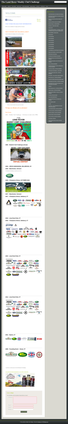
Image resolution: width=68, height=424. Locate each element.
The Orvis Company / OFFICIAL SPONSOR (55, 110)
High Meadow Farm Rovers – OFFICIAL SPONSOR (56, 81)
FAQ (47, 6)
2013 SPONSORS (51, 44)
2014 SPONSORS (51, 42)
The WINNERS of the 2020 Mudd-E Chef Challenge (56, 50)
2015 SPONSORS (51, 40)
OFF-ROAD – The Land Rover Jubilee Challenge (56, 75)
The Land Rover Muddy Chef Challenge (20, 1)
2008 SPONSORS (51, 46)
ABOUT (9, 6)
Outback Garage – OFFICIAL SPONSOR (54, 90)
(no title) (50, 103)
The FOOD (14, 6)
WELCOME (4, 6)
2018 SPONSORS (51, 36)
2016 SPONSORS (51, 38)
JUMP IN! (50, 86)
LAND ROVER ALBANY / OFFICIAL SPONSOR (55, 108)
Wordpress (39, 422)
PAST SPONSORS (25, 6)
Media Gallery (32, 6)
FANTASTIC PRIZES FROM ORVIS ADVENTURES (56, 79)
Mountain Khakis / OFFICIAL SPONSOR (54, 114)
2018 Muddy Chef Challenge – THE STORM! (55, 70)
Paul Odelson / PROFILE (52, 118)
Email (9, 407)
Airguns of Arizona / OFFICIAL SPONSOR (55, 116)
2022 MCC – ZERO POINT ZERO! (54, 25)
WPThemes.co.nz (45, 422)
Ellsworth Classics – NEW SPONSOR (54, 23)
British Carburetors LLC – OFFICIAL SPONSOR (55, 88)
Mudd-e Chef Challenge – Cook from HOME (55, 52)
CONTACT (43, 6)
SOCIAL (38, 6)
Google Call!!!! (51, 27)
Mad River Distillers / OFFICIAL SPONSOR (55, 112)
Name (9, 405)
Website (9, 409)
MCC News (19, 6)
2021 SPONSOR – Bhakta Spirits (53, 32)
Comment (10, 397)
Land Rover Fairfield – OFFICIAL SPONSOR (55, 68)
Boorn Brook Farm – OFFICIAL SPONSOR (55, 77)
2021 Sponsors (51, 34)
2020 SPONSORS (51, 48)
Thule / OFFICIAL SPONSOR (53, 63)
